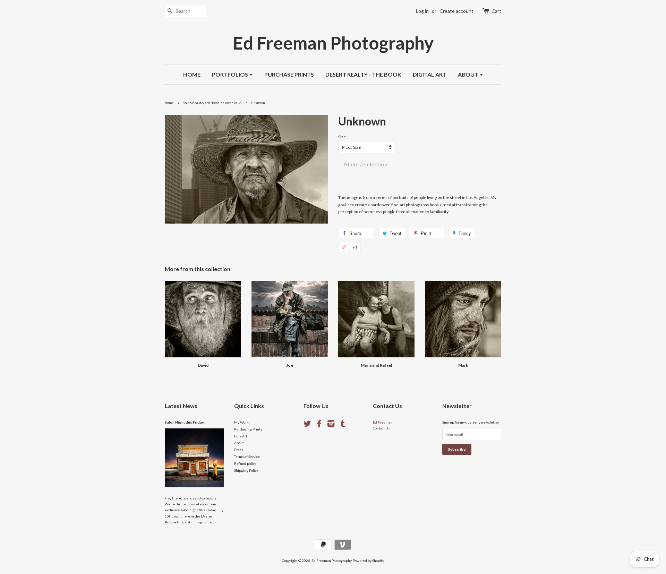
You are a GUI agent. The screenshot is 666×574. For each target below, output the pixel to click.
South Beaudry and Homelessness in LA (212, 103)
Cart (496, 11)
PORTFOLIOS (230, 74)
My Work (241, 422)
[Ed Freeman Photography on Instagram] (331, 425)
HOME (191, 74)
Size (342, 136)
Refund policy (245, 463)
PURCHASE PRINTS (289, 74)
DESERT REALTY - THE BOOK (363, 74)
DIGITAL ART (429, 74)
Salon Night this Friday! (185, 422)
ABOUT (468, 74)
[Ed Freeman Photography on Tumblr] (343, 425)
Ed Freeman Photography (333, 42)
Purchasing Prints (248, 429)
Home (169, 103)
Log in (422, 11)
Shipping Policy (246, 470)
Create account (456, 11)
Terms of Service (247, 456)
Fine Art (240, 436)
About (239, 443)
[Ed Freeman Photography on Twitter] (307, 425)
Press (238, 449)
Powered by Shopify (368, 560)
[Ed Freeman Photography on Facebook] (319, 425)
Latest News (181, 405)
